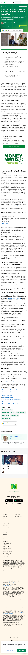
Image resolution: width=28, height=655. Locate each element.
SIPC (20, 602)
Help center (17, 514)
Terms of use (6, 541)
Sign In (18, 2)
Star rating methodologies (6, 526)
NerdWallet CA (15, 640)
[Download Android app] (18, 500)
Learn (6, 6)
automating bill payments (14, 298)
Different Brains (6, 401)
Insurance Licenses (12, 582)
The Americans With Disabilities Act (11, 399)
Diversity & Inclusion (8, 521)
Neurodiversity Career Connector (10, 392)
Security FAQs (18, 516)
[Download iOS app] (9, 500)
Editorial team (6, 528)
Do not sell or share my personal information (7, 555)
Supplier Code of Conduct (7, 544)
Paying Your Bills (15, 415)
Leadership (5, 516)
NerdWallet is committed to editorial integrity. (12, 47)
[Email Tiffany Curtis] (10, 438)
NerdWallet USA (15, 637)
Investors (5, 534)
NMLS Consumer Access (7, 573)
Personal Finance (6, 418)
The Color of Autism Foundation (10, 403)
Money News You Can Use (8, 412)
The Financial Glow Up (7, 409)
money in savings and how (17, 205)
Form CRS (12, 607)
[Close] (25, 642)
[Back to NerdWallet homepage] (2, 6)
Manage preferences (10, 650)
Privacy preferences (7, 551)
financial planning (6, 223)
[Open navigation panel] (1, 2)
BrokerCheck (14, 608)
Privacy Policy (10, 606)
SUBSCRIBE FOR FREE (14, 146)
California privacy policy (7, 549)
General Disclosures (18, 607)
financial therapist (9, 381)
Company (5, 514)
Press (4, 530)
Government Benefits (7, 397)
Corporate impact (7, 520)
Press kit (5, 532)
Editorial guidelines (7, 523)
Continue (21, 650)
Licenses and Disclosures (18, 573)
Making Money (5, 415)
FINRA (17, 602)
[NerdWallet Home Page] (5, 2)
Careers (4, 518)
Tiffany (13, 436)
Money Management (21, 412)
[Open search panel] (13, 2)
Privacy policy (6, 546)
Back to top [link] (6, 428)
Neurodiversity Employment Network (11, 389)
